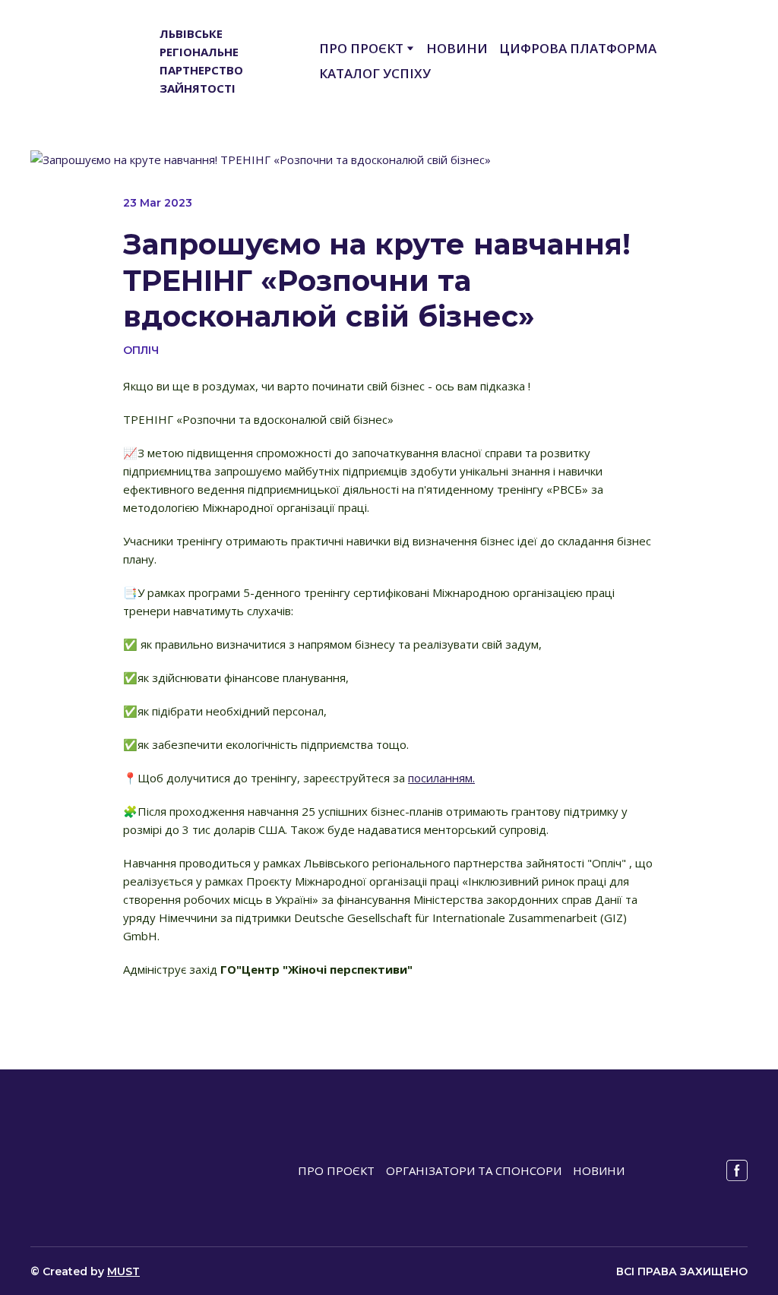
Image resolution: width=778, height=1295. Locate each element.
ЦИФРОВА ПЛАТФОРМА (577, 48)
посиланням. (441, 777)
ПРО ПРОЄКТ (361, 48)
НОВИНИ (457, 48)
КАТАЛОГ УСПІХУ (375, 73)
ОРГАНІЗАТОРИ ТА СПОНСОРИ (473, 1170)
